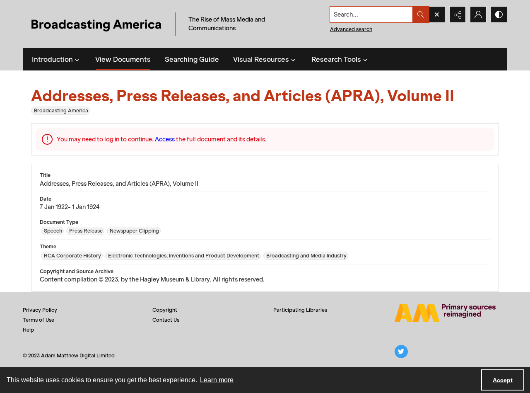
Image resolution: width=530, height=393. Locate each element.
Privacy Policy (40, 310)
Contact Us (165, 320)
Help (28, 330)
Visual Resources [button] (261, 59)
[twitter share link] (401, 351)
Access (165, 139)
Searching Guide (192, 59)
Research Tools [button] (336, 59)
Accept (503, 380)
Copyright (164, 310)
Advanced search (351, 29)
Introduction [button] (52, 59)
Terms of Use (38, 320)
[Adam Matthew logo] (445, 313)
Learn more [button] (217, 379)
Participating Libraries (300, 310)
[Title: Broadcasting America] (97, 24)
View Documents (123, 59)
